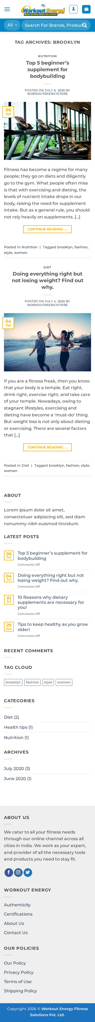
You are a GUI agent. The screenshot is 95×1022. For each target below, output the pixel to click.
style (8, 253)
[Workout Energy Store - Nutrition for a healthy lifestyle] (43, 9)
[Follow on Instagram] (18, 872)
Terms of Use (18, 981)
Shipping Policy (20, 990)
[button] (7, 9)
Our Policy (15, 963)
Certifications (18, 914)
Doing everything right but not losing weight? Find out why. (47, 280)
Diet (47, 267)
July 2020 (14, 768)
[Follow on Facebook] (8, 872)
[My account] (73, 9)
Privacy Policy (19, 972)
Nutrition (47, 56)
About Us (14, 923)
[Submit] (84, 25)
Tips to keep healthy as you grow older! (53, 627)
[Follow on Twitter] (27, 872)
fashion (81, 247)
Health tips (15, 727)
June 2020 (15, 778)
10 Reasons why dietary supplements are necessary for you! (51, 602)
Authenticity (17, 904)
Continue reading (48, 229)
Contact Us (16, 932)
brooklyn (65, 247)
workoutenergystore (47, 94)
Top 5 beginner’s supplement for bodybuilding (47, 69)
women (20, 253)
